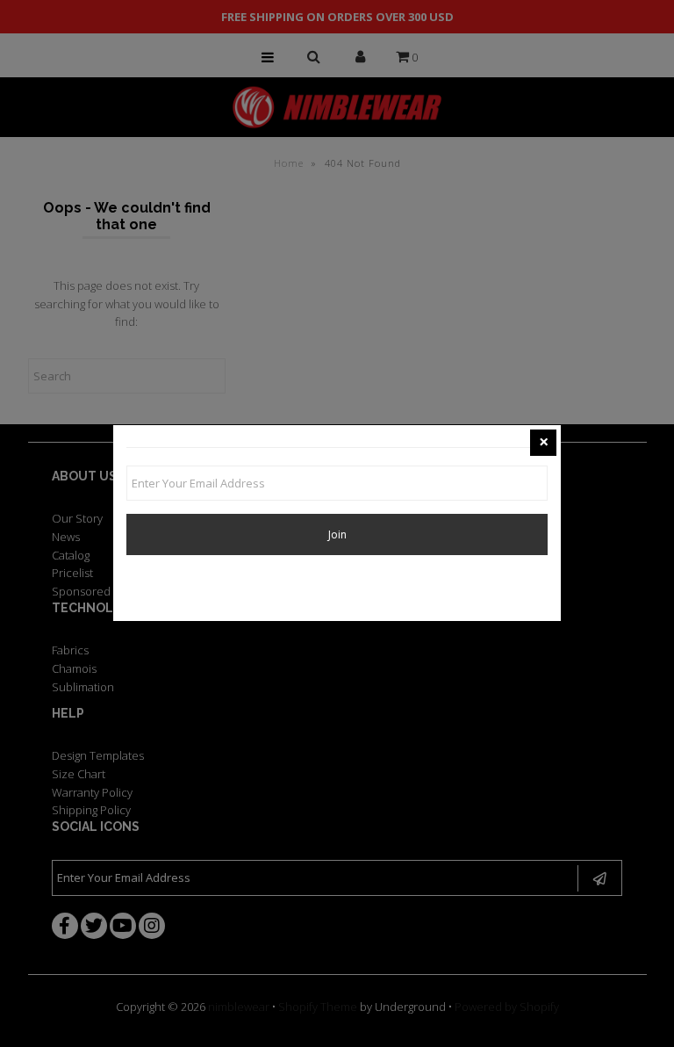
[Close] (543, 443)
